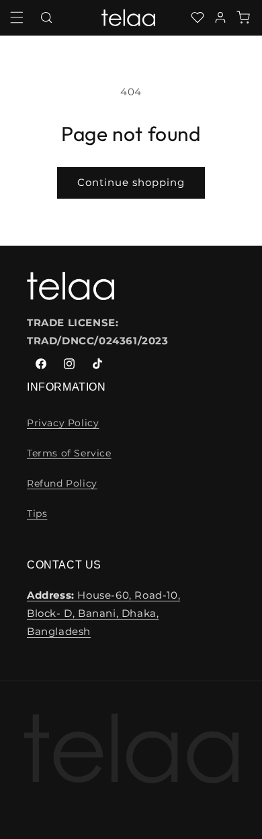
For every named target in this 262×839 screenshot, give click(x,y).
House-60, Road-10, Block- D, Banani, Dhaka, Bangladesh (103, 613)
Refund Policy (62, 483)
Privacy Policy (63, 423)
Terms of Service (69, 453)
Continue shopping (131, 182)
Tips (37, 513)
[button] (16, 17)
